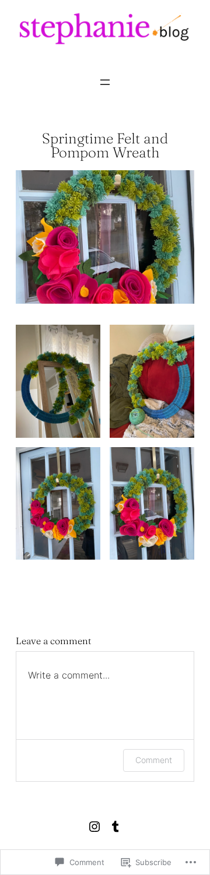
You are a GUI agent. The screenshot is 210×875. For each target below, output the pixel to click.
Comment (153, 760)
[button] (58, 381)
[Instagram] (95, 827)
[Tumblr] (115, 827)
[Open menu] (105, 82)
